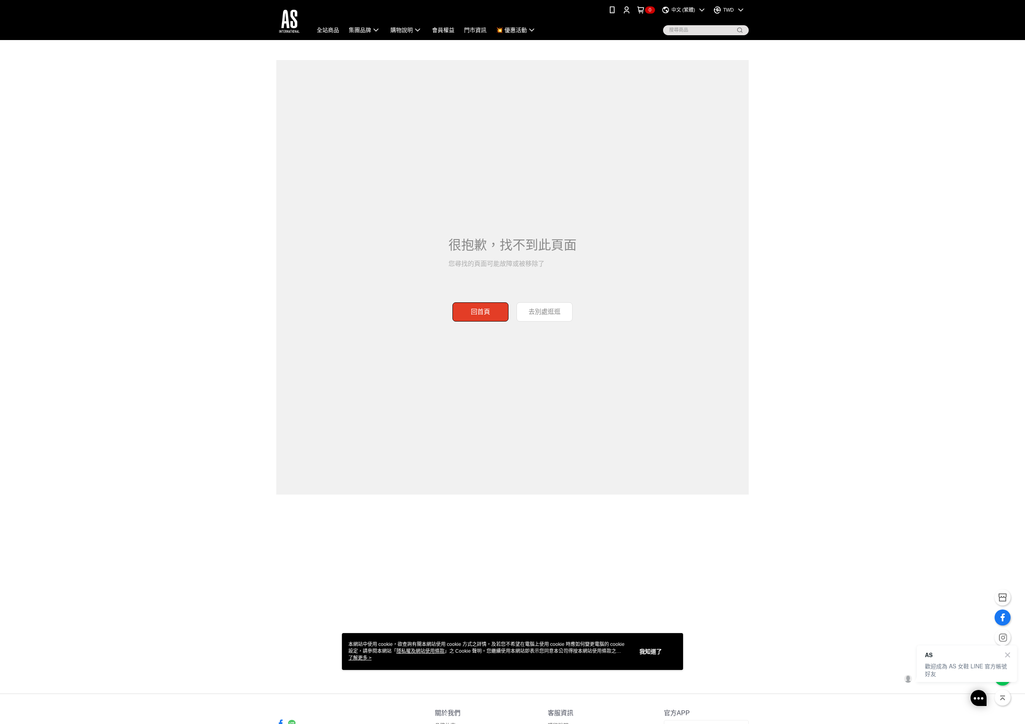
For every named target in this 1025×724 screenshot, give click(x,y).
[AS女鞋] (289, 21)
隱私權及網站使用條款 (420, 651)
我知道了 (650, 651)
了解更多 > (360, 658)
